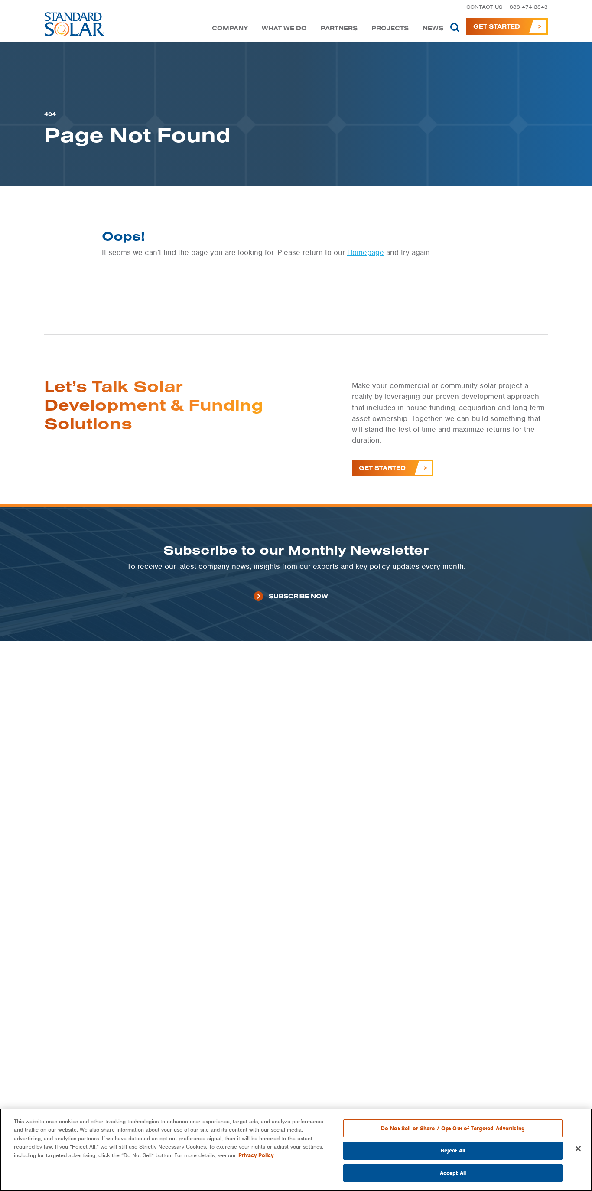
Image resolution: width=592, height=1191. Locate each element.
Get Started (496, 26)
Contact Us (484, 6)
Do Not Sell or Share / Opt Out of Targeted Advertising (453, 1128)
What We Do (284, 28)
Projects (390, 28)
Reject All (453, 1151)
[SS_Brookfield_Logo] (74, 26)
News (433, 28)
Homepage (365, 252)
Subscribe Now (298, 596)
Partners (339, 28)
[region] (296, 1150)
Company (230, 28)
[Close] (578, 1148)
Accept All (453, 1173)
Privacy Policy (255, 1155)
